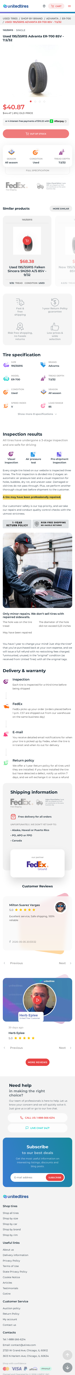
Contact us (9, 1324)
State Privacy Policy (15, 1271)
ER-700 (66, 18)
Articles (7, 1282)
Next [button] (62, 963)
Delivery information (15, 1255)
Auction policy (11, 1308)
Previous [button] (16, 963)
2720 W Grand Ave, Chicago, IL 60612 (25, 1350)
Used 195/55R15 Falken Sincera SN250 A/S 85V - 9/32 (27, 271)
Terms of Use (11, 1266)
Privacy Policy (11, 1260)
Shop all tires (11, 1213)
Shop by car (10, 1224)
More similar (61, 208)
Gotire (6, 1293)
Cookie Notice (11, 1277)
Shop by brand (32, 18)
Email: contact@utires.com (19, 1345)
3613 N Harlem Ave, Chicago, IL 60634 (26, 1356)
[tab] (31, 101)
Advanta (52, 18)
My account (10, 1319)
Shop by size (10, 1218)
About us (8, 1249)
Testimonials (10, 1288)
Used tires (10, 18)
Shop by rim (10, 1235)
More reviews (37, 1062)
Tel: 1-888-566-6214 (14, 1339)
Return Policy (11, 1313)
